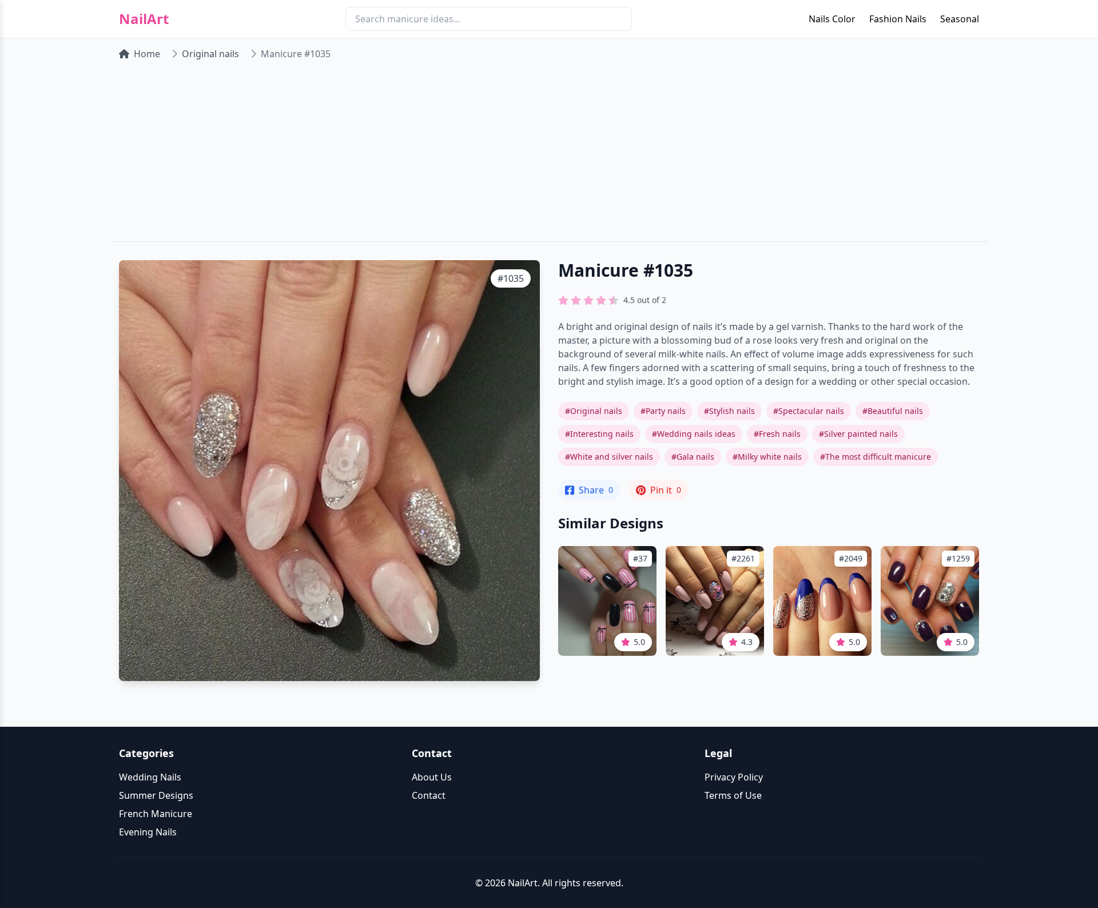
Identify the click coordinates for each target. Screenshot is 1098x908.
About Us (432, 777)
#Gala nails (692, 456)
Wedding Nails (150, 777)
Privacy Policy (734, 777)
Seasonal (959, 19)
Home (147, 53)
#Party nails (663, 410)
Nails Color (832, 19)
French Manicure (155, 813)
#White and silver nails (609, 456)
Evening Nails (148, 832)
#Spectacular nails (808, 410)
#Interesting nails (599, 433)
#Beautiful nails (892, 410)
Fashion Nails (897, 19)
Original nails (210, 53)
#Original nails (593, 410)
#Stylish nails (729, 410)
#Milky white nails (767, 456)
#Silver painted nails (858, 433)
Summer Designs (156, 795)
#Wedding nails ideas (693, 433)
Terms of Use (733, 795)
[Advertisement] (549, 155)
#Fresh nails (777, 433)
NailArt (144, 19)
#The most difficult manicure (875, 456)
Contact (428, 795)
